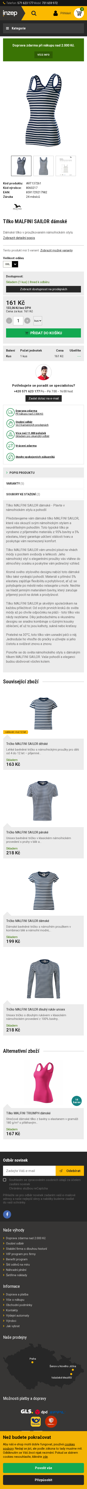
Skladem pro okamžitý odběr (32, 435)
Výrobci (11, 1321)
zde (45, 1457)
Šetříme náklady (16, 1275)
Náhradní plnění (16, 1270)
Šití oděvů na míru (18, 1264)
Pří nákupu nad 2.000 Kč (29, 412)
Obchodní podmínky (19, 1305)
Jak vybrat (13, 1326)
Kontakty (12, 1310)
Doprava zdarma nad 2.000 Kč (26, 1238)
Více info (43, 54)
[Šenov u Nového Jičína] (73, 1370)
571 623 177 (25, 3)
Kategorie (18, 28)
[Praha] (32, 1362)
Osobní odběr (15, 1243)
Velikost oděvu (13, 258)
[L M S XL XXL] (10, 264)
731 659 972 (50, 3)
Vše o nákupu (15, 1300)
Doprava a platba (17, 1294)
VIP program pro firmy (21, 1254)
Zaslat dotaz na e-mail (44, 398)
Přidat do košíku (46, 333)
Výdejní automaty (17, 1315)
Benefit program (17, 1259)
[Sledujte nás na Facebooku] (7, 1214)
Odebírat (73, 1171)
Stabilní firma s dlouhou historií (26, 1249)
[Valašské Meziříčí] (71, 1374)
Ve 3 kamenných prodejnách (32, 423)
